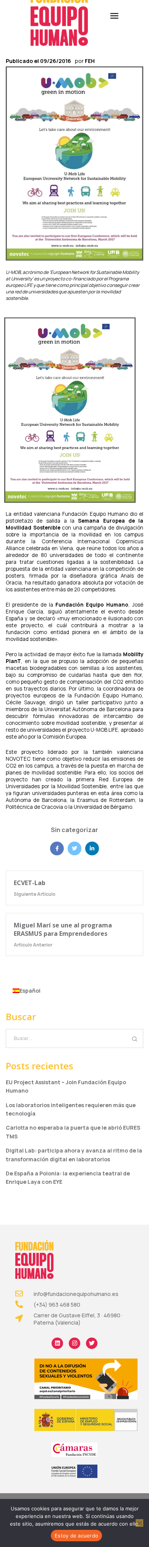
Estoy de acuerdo (76, 1536)
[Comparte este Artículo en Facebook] (57, 848)
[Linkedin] (57, 1343)
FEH (90, 60)
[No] (139, 1523)
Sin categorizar (74, 830)
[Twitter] (91, 1343)
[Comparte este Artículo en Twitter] (74, 848)
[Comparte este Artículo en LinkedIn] (92, 848)
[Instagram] (74, 1343)
